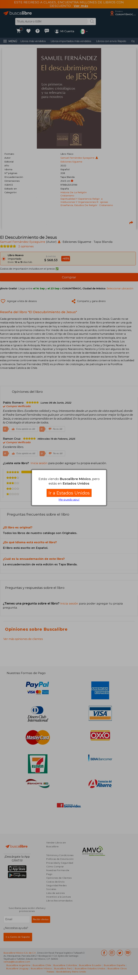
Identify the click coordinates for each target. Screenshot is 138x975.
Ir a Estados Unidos (69, 493)
